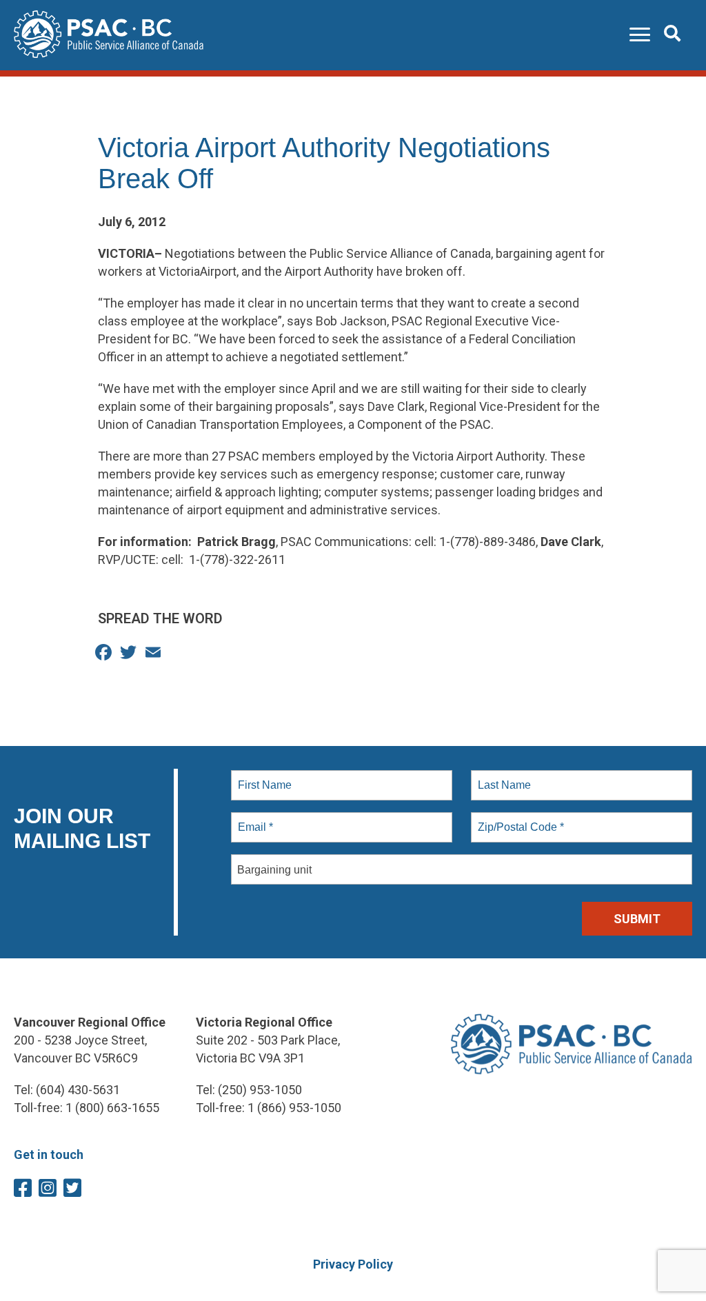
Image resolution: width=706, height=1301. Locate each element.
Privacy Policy (353, 1264)
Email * (254, 819)
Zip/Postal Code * (518, 819)
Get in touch (48, 1154)
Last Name (502, 777)
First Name (263, 777)
